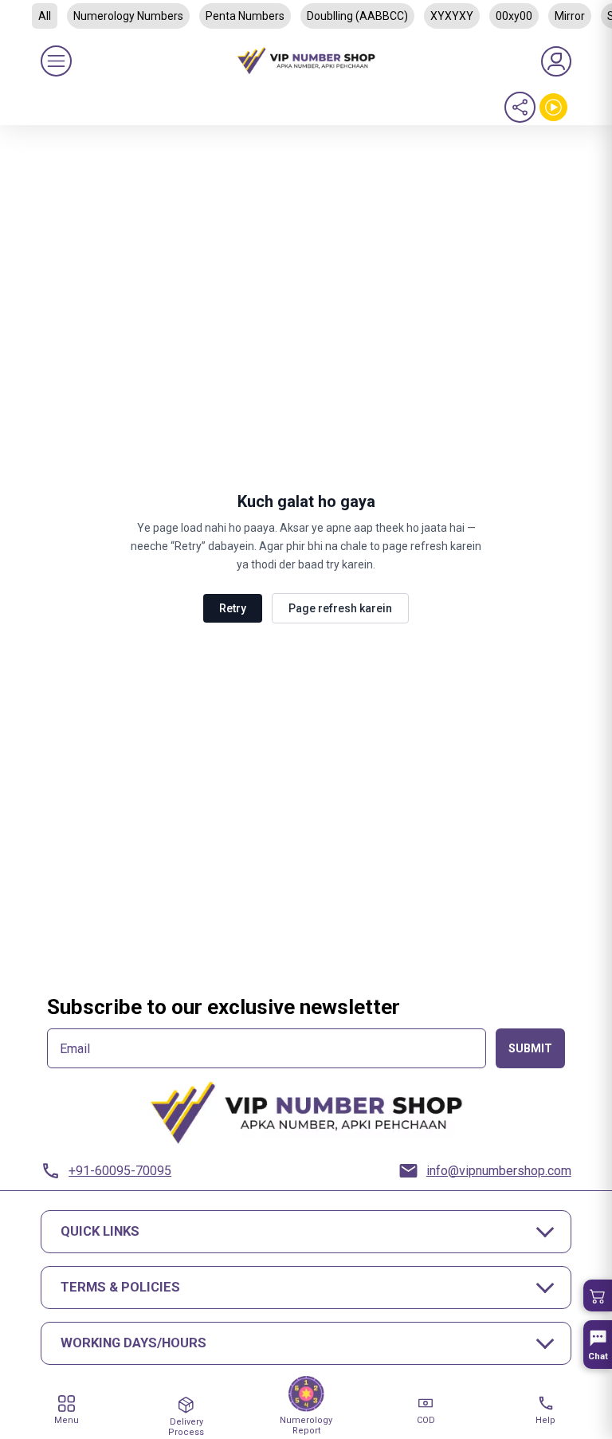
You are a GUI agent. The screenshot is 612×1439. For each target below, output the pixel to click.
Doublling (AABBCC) (357, 16)
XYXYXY (451, 16)
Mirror (570, 16)
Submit (530, 1048)
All (44, 16)
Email (75, 1049)
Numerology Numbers (128, 16)
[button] (597, 1295)
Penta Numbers (245, 16)
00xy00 (514, 16)
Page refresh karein (340, 608)
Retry (232, 608)
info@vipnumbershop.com (498, 1170)
